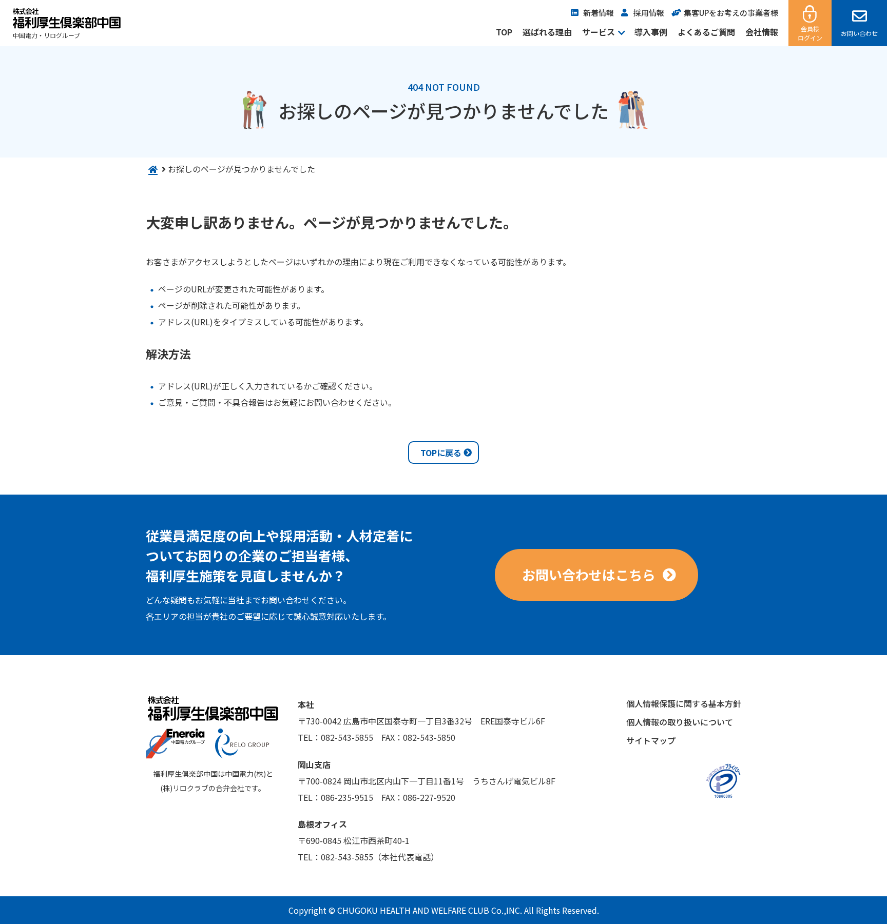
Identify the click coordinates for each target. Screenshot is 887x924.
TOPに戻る (440, 452)
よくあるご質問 (706, 32)
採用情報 (648, 12)
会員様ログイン (810, 33)
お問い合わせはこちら (588, 574)
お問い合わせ (859, 33)
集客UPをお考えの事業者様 (731, 12)
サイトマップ (651, 740)
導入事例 (650, 32)
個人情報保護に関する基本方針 (683, 703)
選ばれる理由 (547, 32)
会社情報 (761, 32)
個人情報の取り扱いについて (679, 722)
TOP (504, 32)
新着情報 (598, 12)
